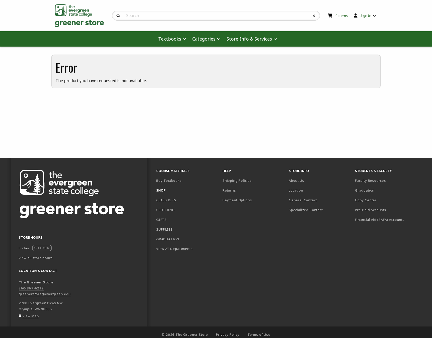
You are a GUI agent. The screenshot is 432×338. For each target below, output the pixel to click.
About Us (296, 180)
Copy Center (365, 200)
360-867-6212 (31, 288)
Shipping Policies (237, 180)
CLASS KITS (166, 200)
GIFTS (161, 219)
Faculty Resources (370, 180)
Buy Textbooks (186, 180)
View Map (30, 316)
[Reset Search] (314, 16)
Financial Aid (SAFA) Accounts (379, 219)
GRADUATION (167, 239)
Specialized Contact (306, 210)
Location (296, 190)
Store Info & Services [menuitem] (249, 39)
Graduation (364, 190)
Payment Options (237, 200)
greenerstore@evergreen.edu (44, 294)
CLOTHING (165, 210)
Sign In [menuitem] (365, 15)
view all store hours (36, 258)
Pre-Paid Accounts (370, 210)
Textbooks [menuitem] (169, 39)
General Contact (303, 200)
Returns (229, 190)
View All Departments (174, 248)
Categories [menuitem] (204, 39)
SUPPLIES (164, 229)
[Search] (118, 16)
